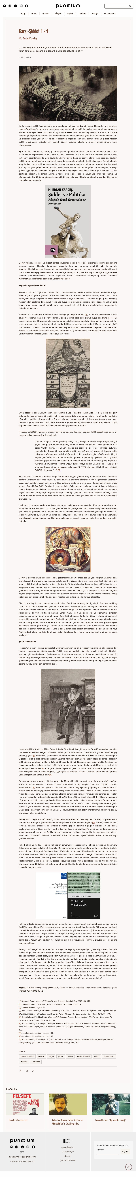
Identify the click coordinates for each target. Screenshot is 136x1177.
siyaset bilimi (109, 1056)
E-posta (100, 1149)
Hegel (51, 1056)
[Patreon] (4, 6)
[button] (68, 1147)
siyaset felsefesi (27, 1056)
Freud (96, 1056)
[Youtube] (21, 6)
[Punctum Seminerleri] (25, 1104)
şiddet (60, 1056)
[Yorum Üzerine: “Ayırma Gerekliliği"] (111, 1104)
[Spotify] (26, 6)
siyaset (41, 1056)
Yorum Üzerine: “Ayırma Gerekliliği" (110, 1120)
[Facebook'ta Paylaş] (20, 1071)
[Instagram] (9, 6)
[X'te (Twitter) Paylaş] (26, 1071)
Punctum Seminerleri (18, 1120)
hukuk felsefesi (83, 1056)
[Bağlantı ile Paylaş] (33, 1071)
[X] (15, 6)
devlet (70, 1056)
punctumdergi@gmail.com (22, 1156)
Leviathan (36, 1062)
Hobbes (24, 1062)
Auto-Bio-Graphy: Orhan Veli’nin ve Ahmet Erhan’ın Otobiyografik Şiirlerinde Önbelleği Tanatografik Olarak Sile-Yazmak (67, 1121)
